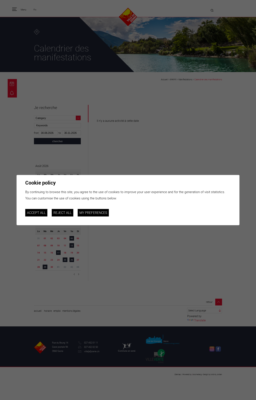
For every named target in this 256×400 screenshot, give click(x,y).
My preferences (93, 212)
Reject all (62, 212)
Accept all (36, 212)
